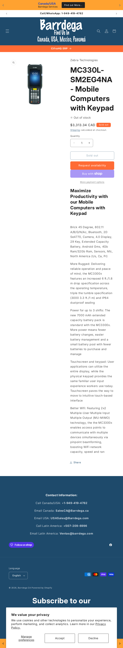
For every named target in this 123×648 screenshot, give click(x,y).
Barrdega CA (24, 588)
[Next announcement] (116, 13)
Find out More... (73, 5)
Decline (93, 638)
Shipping (75, 130)
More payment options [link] (92, 182)
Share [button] (77, 462)
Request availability (92, 165)
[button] (7, 31)
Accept (60, 638)
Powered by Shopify (42, 588)
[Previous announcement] (6, 13)
